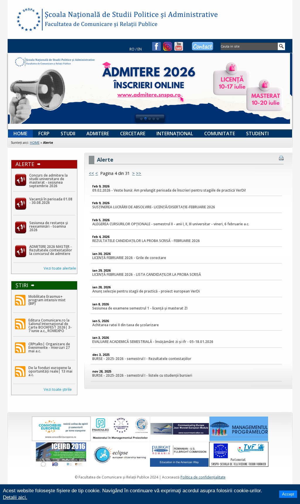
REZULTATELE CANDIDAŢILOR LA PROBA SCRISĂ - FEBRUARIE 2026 (146, 241)
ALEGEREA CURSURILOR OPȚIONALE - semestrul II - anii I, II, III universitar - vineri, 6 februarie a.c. (170, 223)
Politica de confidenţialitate (203, 477)
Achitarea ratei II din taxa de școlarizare (125, 324)
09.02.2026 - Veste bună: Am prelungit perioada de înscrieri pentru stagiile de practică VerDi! (169, 190)
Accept (288, 494)
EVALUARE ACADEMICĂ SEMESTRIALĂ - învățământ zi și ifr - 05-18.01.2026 (152, 341)
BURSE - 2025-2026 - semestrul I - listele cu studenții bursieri (142, 375)
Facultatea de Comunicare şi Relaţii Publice (28, 20)
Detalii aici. (15, 497)
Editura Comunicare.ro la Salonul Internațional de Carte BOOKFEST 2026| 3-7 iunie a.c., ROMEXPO (50, 325)
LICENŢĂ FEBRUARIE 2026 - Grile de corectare (129, 257)
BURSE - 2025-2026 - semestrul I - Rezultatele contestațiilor (141, 358)
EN (139, 49)
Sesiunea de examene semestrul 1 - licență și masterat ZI (140, 308)
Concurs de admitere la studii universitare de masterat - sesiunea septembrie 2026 (48, 180)
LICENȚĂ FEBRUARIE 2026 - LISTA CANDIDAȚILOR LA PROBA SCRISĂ (146, 274)
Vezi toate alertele (60, 268)
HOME (35, 142)
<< (91, 173)
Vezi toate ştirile (58, 389)
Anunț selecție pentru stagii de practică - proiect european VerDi (146, 291)
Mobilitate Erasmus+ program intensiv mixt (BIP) (47, 300)
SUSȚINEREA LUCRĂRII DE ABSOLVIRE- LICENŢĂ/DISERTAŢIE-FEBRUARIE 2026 (153, 207)
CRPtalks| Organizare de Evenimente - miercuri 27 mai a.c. (49, 347)
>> (138, 173)
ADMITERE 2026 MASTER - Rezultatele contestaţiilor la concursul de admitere (50, 250)
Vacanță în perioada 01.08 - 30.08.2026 (50, 201)
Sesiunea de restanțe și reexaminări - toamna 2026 (48, 226)
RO (131, 49)
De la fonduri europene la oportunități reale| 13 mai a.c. (50, 371)
